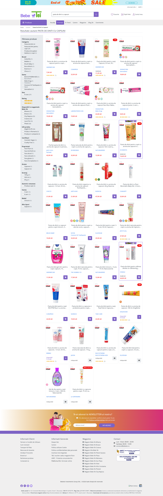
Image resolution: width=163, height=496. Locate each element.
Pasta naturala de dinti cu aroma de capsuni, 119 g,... (81, 349)
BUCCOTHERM (100, 353)
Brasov (28, 114)
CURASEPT (123, 191)
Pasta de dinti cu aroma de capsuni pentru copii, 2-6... (106, 349)
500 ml (27, 177)
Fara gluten (29, 158)
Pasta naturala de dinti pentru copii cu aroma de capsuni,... (81, 146)
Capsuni (28, 169)
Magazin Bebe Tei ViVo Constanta (95, 466)
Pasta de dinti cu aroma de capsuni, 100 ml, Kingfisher (130, 307)
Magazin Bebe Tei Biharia (92, 442)
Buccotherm (29, 66)
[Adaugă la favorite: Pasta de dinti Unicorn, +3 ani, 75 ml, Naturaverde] (96, 245)
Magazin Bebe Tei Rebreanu (93, 458)
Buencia (28, 69)
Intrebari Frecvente (26, 453)
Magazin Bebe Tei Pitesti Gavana (94, 453)
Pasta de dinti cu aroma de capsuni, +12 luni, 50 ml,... (57, 185)
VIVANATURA (124, 69)
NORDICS (74, 314)
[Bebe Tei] (31, 14)
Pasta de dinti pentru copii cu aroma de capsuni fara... (81, 62)
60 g (26, 180)
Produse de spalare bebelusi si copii (30, 52)
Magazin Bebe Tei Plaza (91, 455)
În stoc (27, 94)
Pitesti (27, 123)
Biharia (28, 111)
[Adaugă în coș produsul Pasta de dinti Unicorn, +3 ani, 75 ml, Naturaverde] (114, 277)
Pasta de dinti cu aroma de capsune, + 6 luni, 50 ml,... (57, 349)
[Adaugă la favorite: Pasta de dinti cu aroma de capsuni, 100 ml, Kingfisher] (121, 284)
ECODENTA (123, 150)
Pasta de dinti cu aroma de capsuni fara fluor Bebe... (106, 104)
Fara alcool (28, 153)
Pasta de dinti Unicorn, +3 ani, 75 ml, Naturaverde (106, 268)
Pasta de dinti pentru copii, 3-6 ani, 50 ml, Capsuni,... (106, 226)
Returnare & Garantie (27, 450)
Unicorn (28, 200)
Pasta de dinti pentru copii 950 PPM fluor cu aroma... (57, 307)
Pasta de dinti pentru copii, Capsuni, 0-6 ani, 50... (106, 62)
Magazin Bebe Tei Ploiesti (92, 469)
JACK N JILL (49, 150)
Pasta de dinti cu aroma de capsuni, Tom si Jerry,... (106, 146)
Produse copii (29, 186)
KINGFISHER (124, 312)
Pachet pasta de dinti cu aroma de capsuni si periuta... (57, 146)
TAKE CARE (98, 314)
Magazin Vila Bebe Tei (91, 450)
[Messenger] (25, 486)
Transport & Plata (26, 447)
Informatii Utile (131, 7)
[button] (139, 317)
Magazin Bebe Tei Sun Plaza (93, 461)
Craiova (28, 119)
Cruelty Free (29, 142)
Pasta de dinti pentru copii (31, 48)
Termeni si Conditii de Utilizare (30, 442)
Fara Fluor (28, 148)
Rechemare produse (26, 458)
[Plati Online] (133, 486)
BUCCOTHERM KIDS (31, 78)
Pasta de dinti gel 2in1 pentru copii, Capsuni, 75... (57, 268)
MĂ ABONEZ (107, 425)
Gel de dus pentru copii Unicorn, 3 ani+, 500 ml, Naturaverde (57, 391)
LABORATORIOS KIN (77, 111)
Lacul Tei (28, 121)
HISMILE (122, 272)
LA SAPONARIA (75, 397)
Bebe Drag (28, 82)
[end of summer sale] (81, 2)
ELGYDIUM (98, 233)
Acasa (22, 27)
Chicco (27, 71)
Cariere (54, 445)
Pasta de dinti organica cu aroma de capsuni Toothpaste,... (82, 186)
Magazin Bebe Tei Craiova (92, 447)
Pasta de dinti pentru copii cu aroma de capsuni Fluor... (81, 104)
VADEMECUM (50, 67)
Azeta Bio (28, 59)
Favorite (116, 14)
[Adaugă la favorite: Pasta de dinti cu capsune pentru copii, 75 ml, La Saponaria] (72, 367)
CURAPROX (74, 69)
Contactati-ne (24, 461)
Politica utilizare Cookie (59, 447)
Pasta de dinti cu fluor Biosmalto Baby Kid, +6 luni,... (130, 185)
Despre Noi (55, 442)
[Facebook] (21, 486)
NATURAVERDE (100, 150)
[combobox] (72, 14)
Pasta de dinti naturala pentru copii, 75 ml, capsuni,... (81, 268)
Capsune (28, 166)
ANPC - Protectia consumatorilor (62, 458)
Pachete (48, 152)
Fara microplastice (31, 161)
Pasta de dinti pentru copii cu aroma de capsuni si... (130, 145)
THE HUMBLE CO (76, 272)
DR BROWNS (75, 150)
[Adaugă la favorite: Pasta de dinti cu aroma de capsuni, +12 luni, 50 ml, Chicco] (47, 162)
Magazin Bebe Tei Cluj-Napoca (94, 472)
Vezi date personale (100, 420)
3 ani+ (27, 192)
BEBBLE (48, 353)
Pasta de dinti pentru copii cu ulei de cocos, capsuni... (81, 226)
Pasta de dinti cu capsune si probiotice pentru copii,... (82, 307)
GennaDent (123, 71)
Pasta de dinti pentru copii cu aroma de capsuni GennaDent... (130, 63)
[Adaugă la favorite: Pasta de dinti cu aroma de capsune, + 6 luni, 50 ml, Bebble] (47, 326)
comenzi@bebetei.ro (122, 446)
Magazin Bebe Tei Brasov (92, 445)
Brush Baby (29, 64)
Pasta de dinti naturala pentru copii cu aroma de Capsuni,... (130, 226)
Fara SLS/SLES (29, 151)
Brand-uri (23, 455)
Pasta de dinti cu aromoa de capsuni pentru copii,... (57, 62)
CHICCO (48, 191)
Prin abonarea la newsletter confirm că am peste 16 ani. (97, 418)
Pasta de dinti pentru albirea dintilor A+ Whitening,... (131, 267)
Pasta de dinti (29, 44)
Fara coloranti (29, 156)
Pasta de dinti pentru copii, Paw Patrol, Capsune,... (106, 307)
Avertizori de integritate (59, 453)
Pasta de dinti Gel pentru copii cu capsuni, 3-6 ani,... (131, 349)
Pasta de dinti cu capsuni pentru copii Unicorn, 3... (57, 226)
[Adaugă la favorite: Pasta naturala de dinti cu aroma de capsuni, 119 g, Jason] (72, 326)
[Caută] (96, 14)
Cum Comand (24, 445)
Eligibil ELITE (29, 129)
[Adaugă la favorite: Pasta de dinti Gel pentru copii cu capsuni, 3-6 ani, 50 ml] (121, 326)
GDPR (140, 7)
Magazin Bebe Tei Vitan (91, 464)
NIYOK (73, 233)
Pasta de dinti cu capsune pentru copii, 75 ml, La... (82, 390)
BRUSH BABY (50, 233)
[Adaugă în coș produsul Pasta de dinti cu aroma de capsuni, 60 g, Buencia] (114, 196)
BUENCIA (98, 191)
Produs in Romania (31, 131)
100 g (27, 175)
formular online (67, 461)
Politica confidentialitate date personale (64, 450)
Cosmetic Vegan (30, 140)
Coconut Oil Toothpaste (32, 86)
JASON (73, 355)
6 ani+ (27, 194)
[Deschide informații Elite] (48, 41)
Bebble (27, 61)
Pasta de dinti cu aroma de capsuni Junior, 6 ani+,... (130, 104)
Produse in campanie (32, 134)
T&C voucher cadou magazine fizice (63, 455)
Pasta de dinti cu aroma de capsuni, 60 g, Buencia (106, 185)
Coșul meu (127, 14)
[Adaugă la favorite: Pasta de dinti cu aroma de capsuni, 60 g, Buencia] (96, 162)
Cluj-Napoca (29, 116)
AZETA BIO (74, 191)
